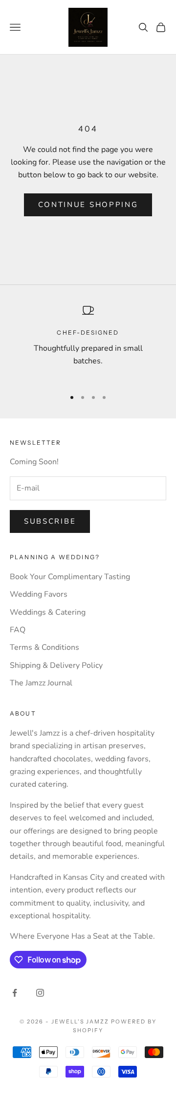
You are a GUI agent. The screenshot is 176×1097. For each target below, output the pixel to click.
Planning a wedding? (55, 557)
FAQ (17, 629)
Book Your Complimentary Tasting (70, 576)
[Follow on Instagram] (40, 993)
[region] (88, 342)
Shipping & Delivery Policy (56, 665)
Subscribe (50, 521)
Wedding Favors (38, 594)
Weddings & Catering (48, 612)
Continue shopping (88, 204)
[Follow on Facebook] (15, 993)
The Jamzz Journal (41, 683)
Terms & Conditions (44, 647)
